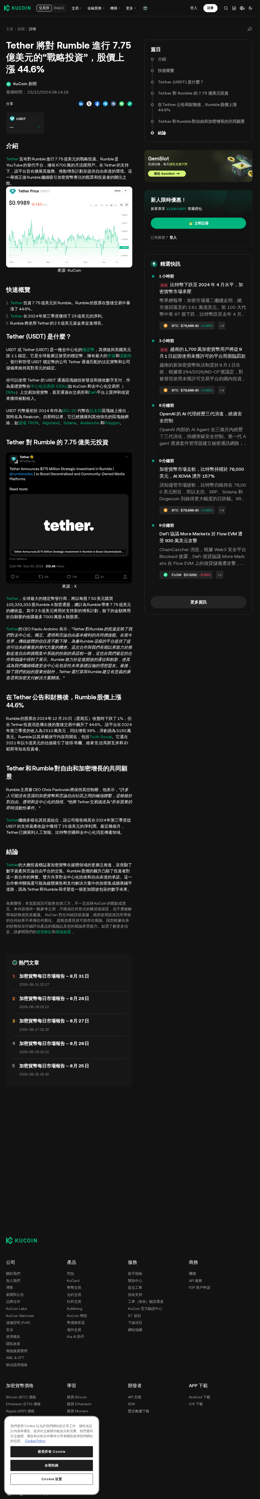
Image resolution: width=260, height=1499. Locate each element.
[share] (249, 29)
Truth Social (100, 736)
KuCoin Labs (16, 1309)
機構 (192, 1273)
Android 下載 (199, 1397)
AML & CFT (15, 1358)
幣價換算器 (76, 1323)
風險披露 (63, 932)
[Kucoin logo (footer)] (24, 1240)
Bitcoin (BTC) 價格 (21, 1397)
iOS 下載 (196, 1404)
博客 (9, 1287)
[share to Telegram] (105, 103)
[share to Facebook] (97, 103)
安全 (9, 1330)
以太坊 (96, 410)
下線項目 (135, 1323)
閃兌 (70, 1273)
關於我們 (13, 1273)
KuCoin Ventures (20, 1316)
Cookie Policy (35, 1441)
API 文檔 (134, 1397)
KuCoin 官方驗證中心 (145, 1309)
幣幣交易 (74, 1287)
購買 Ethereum (79, 1404)
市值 (111, 355)
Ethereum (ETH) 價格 (23, 1404)
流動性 (126, 355)
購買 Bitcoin (77, 1397)
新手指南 (135, 1273)
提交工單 (135, 1287)
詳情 (32, 29)
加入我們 (13, 1281)
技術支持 (135, 1295)
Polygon (112, 422)
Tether (12, 159)
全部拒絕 (52, 1465)
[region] (51, 1455)
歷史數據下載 (138, 1411)
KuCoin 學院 (77, 1316)
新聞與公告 (15, 1295)
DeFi (93, 392)
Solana (69, 422)
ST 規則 (134, 1316)
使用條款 (44, 932)
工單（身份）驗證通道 (146, 1301)
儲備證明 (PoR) (18, 1323)
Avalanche (89, 422)
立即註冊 (201, 223)
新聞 (21, 29)
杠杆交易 (74, 1301)
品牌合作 (13, 1301)
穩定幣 (88, 349)
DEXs (11, 392)
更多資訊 (198, 602)
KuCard (73, 1281)
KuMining (74, 1309)
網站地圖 (135, 1330)
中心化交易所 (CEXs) (49, 386)
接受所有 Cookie (52, 1451)
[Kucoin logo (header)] (17, 8)
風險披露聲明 (16, 1351)
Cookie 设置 (51, 1479)
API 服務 (195, 1281)
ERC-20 (69, 410)
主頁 (9, 29)
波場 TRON (28, 422)
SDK (131, 1404)
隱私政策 (13, 1344)
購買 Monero (77, 1411)
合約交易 (74, 1295)
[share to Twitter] (89, 103)
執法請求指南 (16, 1365)
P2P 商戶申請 (199, 1287)
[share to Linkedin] (81, 103)
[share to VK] (113, 103)
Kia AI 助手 (75, 1337)
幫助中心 (135, 1281)
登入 (193, 8)
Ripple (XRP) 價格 (20, 1411)
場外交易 (74, 1330)
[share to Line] (121, 103)
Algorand (50, 422)
